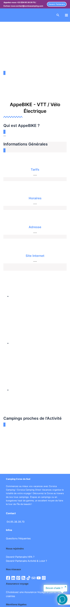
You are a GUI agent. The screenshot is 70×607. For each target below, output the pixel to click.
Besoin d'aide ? (54, 588)
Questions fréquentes (18, 538)
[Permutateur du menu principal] (66, 15)
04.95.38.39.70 (15, 521)
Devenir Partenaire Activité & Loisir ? (26, 560)
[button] (57, 4)
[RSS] (23, 578)
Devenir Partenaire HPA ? (20, 556)
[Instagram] (44, 578)
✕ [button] (65, 587)
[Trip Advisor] (33, 578)
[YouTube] (39, 578)
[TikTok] (28, 578)
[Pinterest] (18, 578)
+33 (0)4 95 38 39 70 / (26, 2)
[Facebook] (8, 578)
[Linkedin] (13, 578)
